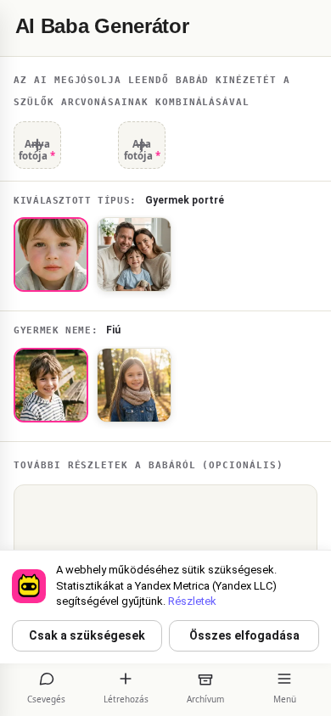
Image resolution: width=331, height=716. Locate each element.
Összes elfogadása (244, 635)
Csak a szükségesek (87, 635)
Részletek (192, 601)
